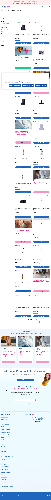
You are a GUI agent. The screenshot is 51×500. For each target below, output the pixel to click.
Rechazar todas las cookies (28, 85)
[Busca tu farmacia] (42, 6)
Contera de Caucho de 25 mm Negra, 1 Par (23, 209)
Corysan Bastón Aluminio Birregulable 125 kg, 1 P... (23, 184)
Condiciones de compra (6, 474)
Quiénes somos (4, 419)
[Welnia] (7, 7)
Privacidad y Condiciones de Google (25, 82)
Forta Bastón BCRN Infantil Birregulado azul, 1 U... (21, 159)
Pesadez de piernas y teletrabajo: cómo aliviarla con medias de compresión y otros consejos (8, 353)
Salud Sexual (4, 451)
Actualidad (3, 459)
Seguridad (38, 495)
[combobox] (26, 7)
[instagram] (47, 495)
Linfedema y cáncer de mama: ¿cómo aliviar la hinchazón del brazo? (21, 133)
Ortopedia (7, 10)
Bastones (19, 10)
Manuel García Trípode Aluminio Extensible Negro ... (22, 259)
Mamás (2, 437)
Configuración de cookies (41, 85)
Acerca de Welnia (4, 417)
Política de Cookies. (14, 82)
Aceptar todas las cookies (14, 85)
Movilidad (13, 10)
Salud (2, 444)
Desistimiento (4, 477)
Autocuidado (3, 464)
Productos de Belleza (5, 434)
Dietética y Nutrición (5, 432)
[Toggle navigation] (2, 7)
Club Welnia (3, 421)
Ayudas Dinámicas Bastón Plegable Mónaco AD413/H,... (40, 159)
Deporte (3, 441)
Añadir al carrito (23, 43)
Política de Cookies (18, 495)
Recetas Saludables (5, 461)
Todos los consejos (5, 466)
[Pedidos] (45, 6)
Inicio (2, 10)
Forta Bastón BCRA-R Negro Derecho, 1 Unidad (41, 35)
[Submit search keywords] (12, 7)
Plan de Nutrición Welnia (22, 57)
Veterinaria (3, 453)
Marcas (2, 426)
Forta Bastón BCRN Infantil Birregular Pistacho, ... (41, 209)
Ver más (32, 322)
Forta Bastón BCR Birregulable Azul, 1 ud (23, 308)
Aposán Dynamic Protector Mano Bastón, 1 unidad (40, 60)
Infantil (2, 439)
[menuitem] (49, 6)
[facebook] (50, 495)
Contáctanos (4, 481)
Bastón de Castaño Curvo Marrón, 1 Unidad (22, 283)
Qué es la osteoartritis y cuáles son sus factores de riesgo (22, 232)
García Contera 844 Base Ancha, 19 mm (40, 110)
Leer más (23, 68)
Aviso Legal (29, 495)
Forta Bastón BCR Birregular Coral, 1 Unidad (41, 308)
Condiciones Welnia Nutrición (7, 486)
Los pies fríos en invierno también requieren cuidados (41, 280)
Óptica (2, 448)
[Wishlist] (29, 22)
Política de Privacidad (29, 403)
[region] (25, 81)
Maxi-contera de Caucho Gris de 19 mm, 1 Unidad (40, 134)
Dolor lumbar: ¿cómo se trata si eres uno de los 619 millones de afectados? (41, 182)
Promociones (3, 484)
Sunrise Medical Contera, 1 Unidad (22, 34)
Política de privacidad (5, 495)
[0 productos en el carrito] (47, 6)
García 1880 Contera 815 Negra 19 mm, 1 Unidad (23, 110)
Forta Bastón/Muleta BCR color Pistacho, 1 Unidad (40, 259)
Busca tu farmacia (5, 424)
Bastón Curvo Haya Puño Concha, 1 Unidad (40, 234)
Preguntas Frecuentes (5, 472)
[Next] (49, 1)
